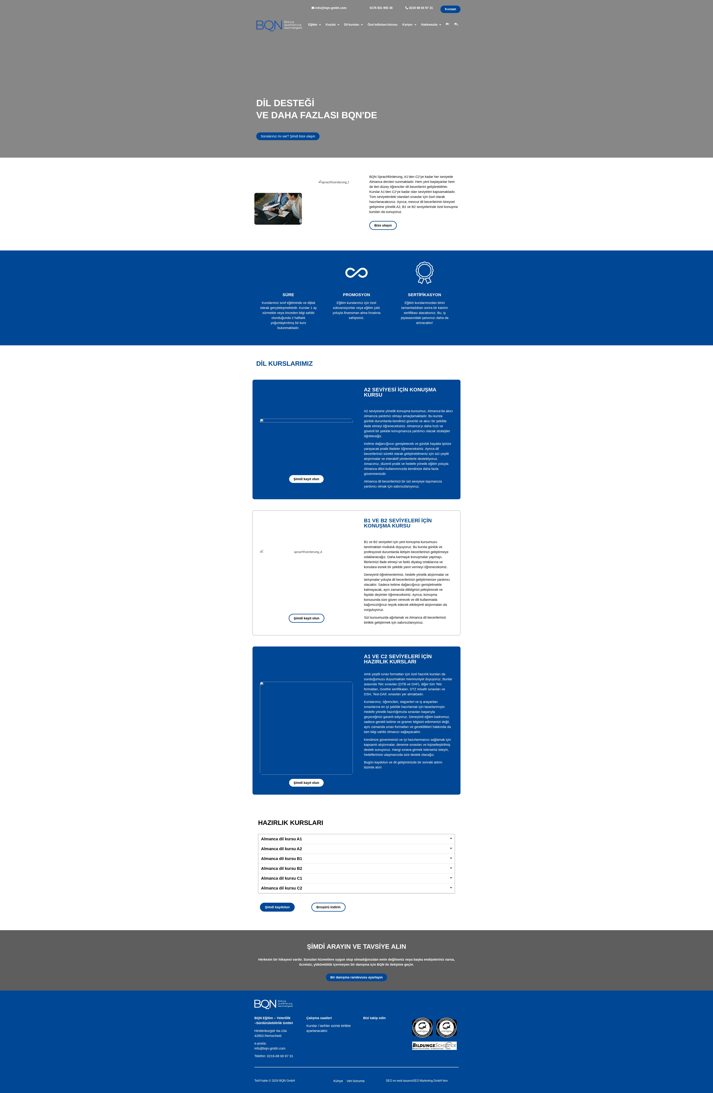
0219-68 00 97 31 (280, 1056)
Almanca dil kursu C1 (281, 878)
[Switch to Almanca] (456, 24)
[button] (356, 839)
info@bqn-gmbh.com (269, 1048)
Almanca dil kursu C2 (281, 888)
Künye (338, 1081)
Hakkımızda (429, 24)
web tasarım (405, 1080)
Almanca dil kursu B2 (281, 868)
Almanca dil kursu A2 (281, 848)
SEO (389, 1080)
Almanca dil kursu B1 (281, 858)
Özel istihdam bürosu (383, 24)
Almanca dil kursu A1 (281, 839)
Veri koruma (355, 1081)
